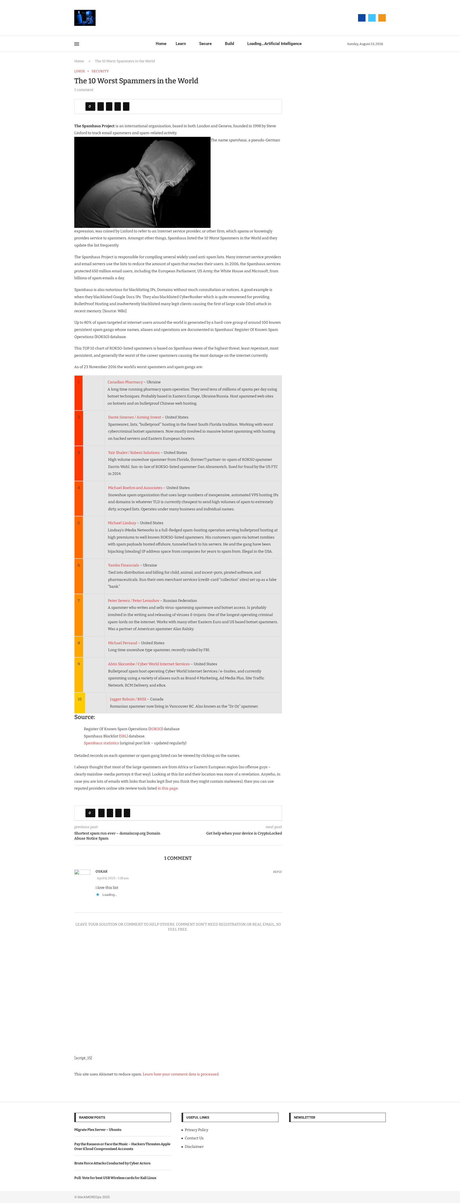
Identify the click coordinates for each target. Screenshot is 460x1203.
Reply (277, 872)
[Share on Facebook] (100, 106)
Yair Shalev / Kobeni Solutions (134, 452)
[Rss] (382, 18)
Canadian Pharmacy (125, 382)
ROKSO (155, 729)
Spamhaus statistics (101, 743)
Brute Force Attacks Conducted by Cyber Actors (112, 1163)
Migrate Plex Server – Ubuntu (97, 1130)
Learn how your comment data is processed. (181, 1074)
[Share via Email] (126, 106)
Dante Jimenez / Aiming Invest (134, 417)
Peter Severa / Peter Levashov (133, 600)
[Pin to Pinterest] (117, 106)
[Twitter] (372, 18)
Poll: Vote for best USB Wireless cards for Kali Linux (115, 1178)
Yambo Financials (123, 565)
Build (229, 43)
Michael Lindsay (122, 523)
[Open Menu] (76, 44)
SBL (123, 736)
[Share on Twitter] (109, 106)
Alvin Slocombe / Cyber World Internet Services (149, 664)
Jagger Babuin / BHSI (128, 699)
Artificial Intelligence (274, 43)
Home (161, 43)
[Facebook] (361, 18)
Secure (205, 43)
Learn (181, 43)
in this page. (168, 788)
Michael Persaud (122, 643)
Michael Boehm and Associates (135, 488)
